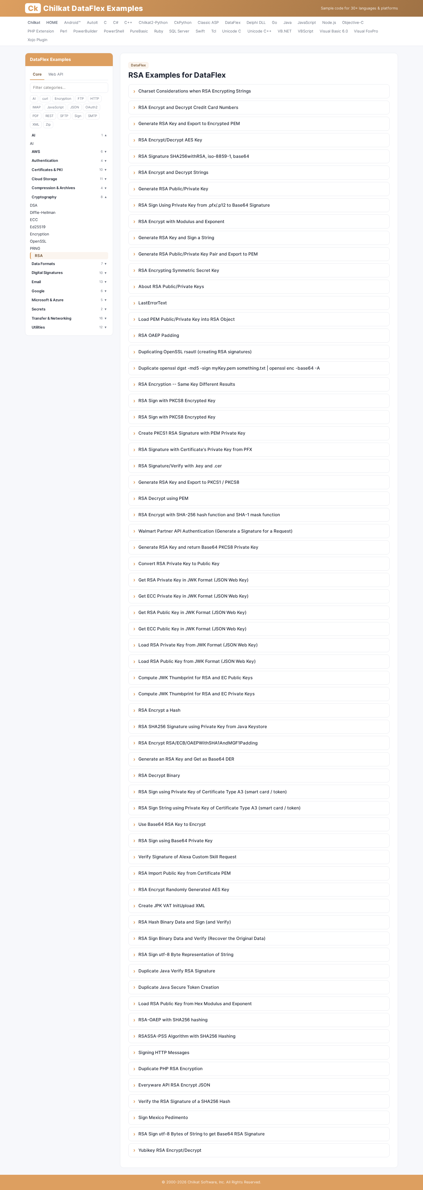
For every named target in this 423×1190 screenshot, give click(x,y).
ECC (34, 219)
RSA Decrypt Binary (159, 775)
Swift (200, 31)
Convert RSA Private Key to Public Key (179, 563)
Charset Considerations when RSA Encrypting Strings (194, 91)
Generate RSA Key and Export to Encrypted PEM (189, 123)
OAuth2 (91, 107)
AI (34, 99)
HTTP (94, 99)
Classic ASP (208, 22)
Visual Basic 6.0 (334, 31)
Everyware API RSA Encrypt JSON (174, 1085)
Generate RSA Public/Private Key (173, 188)
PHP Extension (41, 31)
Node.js (329, 22)
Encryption (63, 99)
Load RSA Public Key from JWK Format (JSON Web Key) (197, 661)
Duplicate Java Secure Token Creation (178, 987)
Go (274, 22)
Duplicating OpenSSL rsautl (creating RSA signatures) (195, 351)
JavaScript (307, 22)
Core (37, 74)
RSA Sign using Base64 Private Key (175, 840)
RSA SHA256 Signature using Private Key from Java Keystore (202, 726)
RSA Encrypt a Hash (159, 710)
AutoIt (92, 22)
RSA (39, 255)
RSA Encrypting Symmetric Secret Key (178, 270)
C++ (128, 22)
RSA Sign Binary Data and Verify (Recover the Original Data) (202, 938)
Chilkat (34, 22)
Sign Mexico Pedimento (163, 1117)
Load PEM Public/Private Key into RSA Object (186, 319)
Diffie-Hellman (43, 212)
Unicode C (231, 31)
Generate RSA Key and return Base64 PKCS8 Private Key (198, 547)
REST (49, 116)
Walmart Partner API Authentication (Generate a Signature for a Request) (215, 531)
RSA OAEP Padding (158, 335)
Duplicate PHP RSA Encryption (170, 1068)
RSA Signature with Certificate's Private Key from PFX (195, 449)
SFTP (64, 116)
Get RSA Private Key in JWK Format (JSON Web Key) (193, 580)
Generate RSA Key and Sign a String (176, 237)
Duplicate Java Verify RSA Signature (176, 971)
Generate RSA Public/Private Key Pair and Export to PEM (198, 254)
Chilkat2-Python (153, 22)
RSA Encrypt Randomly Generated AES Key (183, 889)
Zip (48, 124)
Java (287, 22)
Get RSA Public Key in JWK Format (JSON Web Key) (192, 612)
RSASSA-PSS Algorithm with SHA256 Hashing (186, 1036)
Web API (55, 74)
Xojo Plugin (37, 39)
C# (115, 22)
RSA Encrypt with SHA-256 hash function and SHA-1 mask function (209, 514)
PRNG (35, 248)
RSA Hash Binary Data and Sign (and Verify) (184, 922)
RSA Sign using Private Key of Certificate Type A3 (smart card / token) (212, 791)
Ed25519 (37, 226)
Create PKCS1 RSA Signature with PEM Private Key (191, 433)
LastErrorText (152, 303)
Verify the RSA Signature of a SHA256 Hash (184, 1101)
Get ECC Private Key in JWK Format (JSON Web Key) (193, 596)
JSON (74, 107)
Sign (78, 116)
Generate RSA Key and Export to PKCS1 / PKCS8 (188, 482)
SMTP (92, 116)
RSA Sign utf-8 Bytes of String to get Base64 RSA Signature (201, 1134)
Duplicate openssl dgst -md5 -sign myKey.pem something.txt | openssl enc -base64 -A (229, 368)
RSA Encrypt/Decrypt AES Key (170, 140)
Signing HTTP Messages (163, 1052)
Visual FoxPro (366, 31)
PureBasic (139, 31)
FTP (81, 99)
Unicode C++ (259, 31)
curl (45, 99)
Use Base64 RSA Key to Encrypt (172, 824)
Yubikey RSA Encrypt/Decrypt (169, 1150)
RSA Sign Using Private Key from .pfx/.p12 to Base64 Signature (204, 205)
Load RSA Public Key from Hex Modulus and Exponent (195, 1003)
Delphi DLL (256, 22)
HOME (52, 22)
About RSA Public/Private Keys (171, 286)
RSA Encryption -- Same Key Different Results (186, 384)
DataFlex (233, 22)
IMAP (37, 107)
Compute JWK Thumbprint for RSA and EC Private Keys (196, 693)
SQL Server (179, 31)
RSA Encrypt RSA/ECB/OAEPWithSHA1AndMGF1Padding (198, 743)
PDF (36, 116)
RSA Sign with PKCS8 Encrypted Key (177, 400)
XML (36, 124)
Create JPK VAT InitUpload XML (171, 905)
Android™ (72, 22)
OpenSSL (38, 241)
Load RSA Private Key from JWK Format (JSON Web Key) (198, 645)
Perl (63, 31)
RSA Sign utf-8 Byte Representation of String (185, 954)
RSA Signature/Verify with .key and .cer (180, 466)
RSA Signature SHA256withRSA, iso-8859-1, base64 (193, 156)
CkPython (183, 22)
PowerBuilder (85, 31)
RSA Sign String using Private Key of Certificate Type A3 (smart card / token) (219, 808)
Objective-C (353, 22)
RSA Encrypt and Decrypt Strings (173, 172)
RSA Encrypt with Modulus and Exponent (181, 221)
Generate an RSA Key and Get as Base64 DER (186, 759)
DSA (33, 205)
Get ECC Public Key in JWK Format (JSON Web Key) (192, 629)
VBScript (305, 31)
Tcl (213, 31)
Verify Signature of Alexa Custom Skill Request (187, 856)
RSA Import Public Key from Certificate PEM (184, 873)
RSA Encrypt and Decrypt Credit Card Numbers (188, 107)
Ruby (158, 31)
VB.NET (284, 31)
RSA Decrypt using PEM (163, 498)
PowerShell (114, 31)
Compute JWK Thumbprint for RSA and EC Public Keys (195, 677)
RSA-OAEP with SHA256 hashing (172, 1019)
